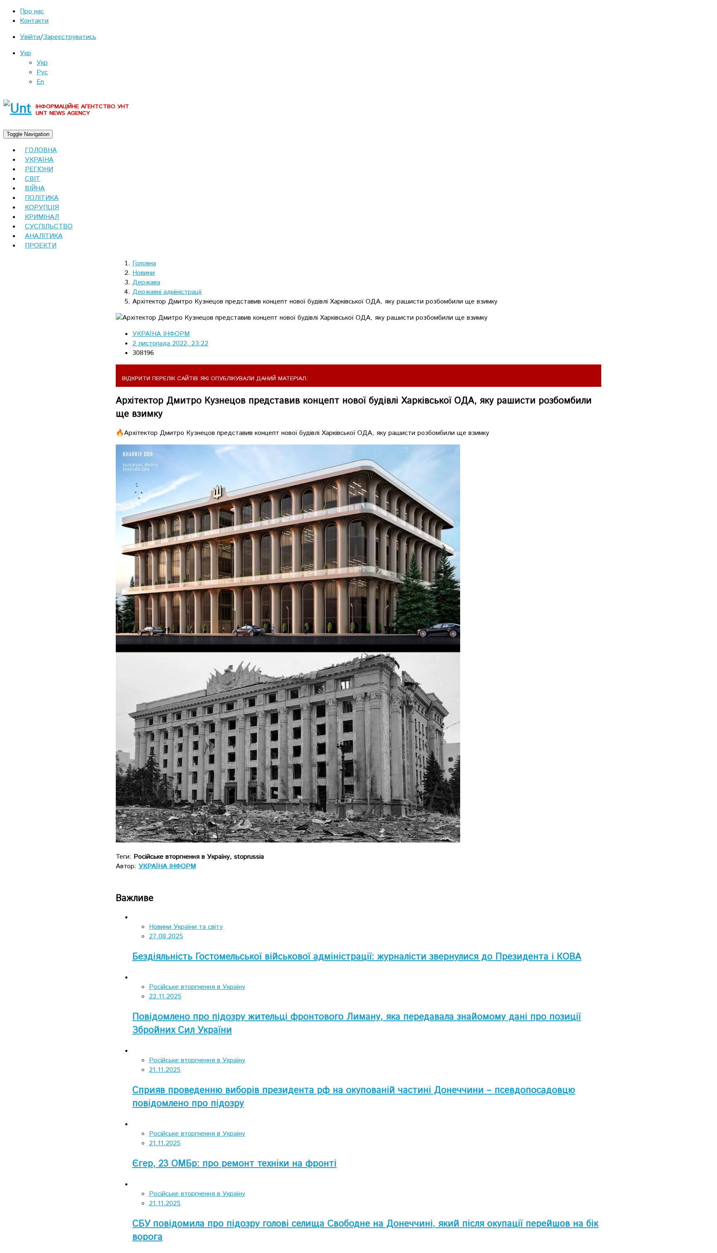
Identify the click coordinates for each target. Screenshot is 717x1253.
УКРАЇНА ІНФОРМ (161, 334)
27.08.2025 (166, 936)
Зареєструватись (69, 37)
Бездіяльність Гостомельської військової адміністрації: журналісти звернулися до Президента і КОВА (356, 957)
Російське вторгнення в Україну (197, 987)
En (40, 82)
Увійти (30, 37)
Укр (25, 53)
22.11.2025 (165, 996)
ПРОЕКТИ (40, 245)
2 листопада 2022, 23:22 (170, 343)
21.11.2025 (164, 1070)
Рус (42, 72)
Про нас (32, 11)
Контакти (34, 21)
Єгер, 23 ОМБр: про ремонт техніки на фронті (234, 1163)
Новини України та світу (186, 927)
